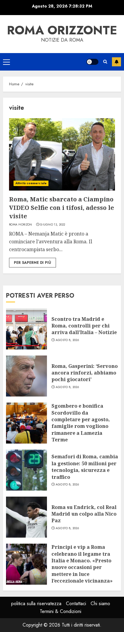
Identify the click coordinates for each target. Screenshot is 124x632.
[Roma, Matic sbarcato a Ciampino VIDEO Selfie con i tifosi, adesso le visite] (62, 154)
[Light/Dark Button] (92, 62)
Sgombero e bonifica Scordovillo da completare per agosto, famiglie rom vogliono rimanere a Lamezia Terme (80, 423)
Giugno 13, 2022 (52, 225)
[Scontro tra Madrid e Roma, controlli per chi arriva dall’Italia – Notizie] (26, 328)
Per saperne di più (32, 262)
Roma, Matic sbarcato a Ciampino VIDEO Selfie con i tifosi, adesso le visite (61, 207)
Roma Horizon (20, 225)
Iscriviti (116, 61)
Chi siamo (100, 603)
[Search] (105, 62)
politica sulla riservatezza (36, 603)
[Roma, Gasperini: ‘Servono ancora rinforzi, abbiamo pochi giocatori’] (26, 376)
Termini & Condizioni (60, 611)
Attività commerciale (31, 183)
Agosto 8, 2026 (67, 340)
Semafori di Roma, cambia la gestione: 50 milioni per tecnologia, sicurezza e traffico (84, 466)
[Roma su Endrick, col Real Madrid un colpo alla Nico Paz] (26, 517)
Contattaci (76, 603)
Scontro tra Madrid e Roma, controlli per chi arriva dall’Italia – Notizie (84, 326)
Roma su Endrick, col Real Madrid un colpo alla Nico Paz (83, 514)
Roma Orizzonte (62, 30)
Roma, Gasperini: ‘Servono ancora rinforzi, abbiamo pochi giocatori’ (84, 373)
